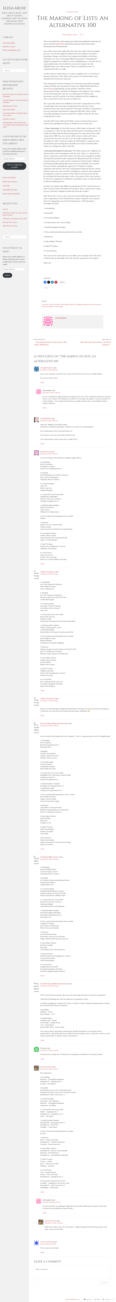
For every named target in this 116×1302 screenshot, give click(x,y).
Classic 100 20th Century (57, 304)
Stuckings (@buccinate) (49, 857)
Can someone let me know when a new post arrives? (14, 140)
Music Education (10, 182)
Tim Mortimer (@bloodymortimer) (54, 984)
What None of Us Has (10, 226)
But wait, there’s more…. (10, 222)
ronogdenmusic (46, 368)
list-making (78, 304)
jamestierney (45, 452)
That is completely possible (14, 166)
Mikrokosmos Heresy (10, 106)
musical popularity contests (50, 306)
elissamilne (60, 318)
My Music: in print (9, 46)
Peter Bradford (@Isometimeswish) (54, 723)
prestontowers (46, 1067)
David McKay (45, 418)
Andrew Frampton (47, 572)
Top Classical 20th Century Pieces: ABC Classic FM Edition (50, 342)
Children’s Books (10, 190)
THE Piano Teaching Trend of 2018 (15, 219)
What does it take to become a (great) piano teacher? (15, 214)
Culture (6, 186)
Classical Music (67, 34)
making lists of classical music (91, 304)
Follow (7, 275)
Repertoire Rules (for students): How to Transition (16, 95)
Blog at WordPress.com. (72, 1299)
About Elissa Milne (9, 43)
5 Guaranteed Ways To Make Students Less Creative (15, 114)
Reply (42, 382)
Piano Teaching (9, 178)
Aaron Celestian (46, 1242)
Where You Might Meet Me (11, 50)
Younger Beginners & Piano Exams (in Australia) (15, 101)
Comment (105, 1282)
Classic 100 (45, 304)
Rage (51, 89)
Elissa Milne (14, 8)
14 (81, 34)
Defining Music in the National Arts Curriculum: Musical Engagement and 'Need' (15, 125)
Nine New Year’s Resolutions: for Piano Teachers (95, 342)
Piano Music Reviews (11, 194)
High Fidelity (59, 44)
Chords (5, 209)
